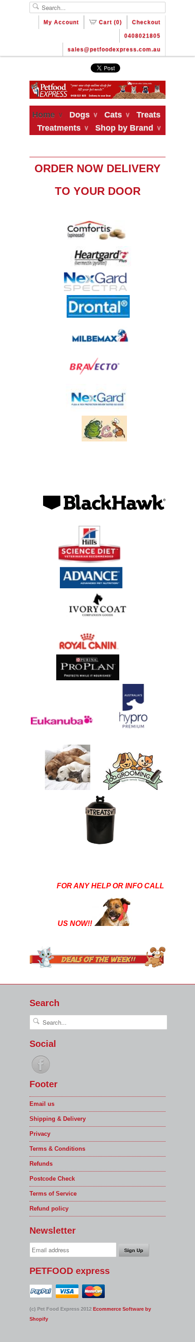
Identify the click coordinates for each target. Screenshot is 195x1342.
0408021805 (142, 36)
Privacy (39, 1133)
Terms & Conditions (57, 1148)
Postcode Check (52, 1178)
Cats (116, 114)
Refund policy (48, 1208)
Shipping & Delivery (57, 1118)
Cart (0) (110, 22)
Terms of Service (53, 1193)
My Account (61, 22)
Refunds (41, 1163)
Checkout (146, 22)
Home (47, 114)
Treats (148, 114)
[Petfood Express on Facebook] (40, 1074)
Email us (41, 1103)
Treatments (62, 127)
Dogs (83, 114)
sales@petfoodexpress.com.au (114, 49)
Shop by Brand (128, 127)
